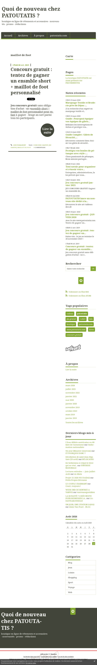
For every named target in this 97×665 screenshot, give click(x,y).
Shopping (72, 577)
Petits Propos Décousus (76, 480)
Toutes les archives (74, 422)
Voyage (71, 587)
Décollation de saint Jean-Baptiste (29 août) (79, 458)
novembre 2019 (73, 407)
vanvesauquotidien (86, 492)
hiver (91, 329)
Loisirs (71, 572)
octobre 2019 (71, 411)
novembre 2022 (73, 393)
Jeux (70, 567)
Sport (70, 582)
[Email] (80, 280)
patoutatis (82, 313)
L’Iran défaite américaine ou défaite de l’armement (80, 443)
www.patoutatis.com (76, 329)
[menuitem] (8, 35)
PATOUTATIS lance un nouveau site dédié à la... (80, 200)
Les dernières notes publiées (49, 656)
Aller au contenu (9, 2)
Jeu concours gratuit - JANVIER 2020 (80, 216)
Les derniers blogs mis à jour (31, 656)
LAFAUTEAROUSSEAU (79, 499)
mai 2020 (70, 400)
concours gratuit (40, 145)
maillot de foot (24, 147)
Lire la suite (47, 130)
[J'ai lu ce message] (94, 661)
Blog (70, 562)
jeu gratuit (71, 319)
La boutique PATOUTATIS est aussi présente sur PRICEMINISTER (79, 80)
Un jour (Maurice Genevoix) (78, 451)
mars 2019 (70, 414)
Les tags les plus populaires (66, 656)
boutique (71, 324)
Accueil (8, 35)
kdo (91, 319)
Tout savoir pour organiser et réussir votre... (81, 168)
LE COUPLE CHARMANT (76, 483)
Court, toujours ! (73, 486)
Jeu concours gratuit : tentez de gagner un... (80, 232)
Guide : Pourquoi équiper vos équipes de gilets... (79, 120)
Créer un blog (44, 654)
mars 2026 (70, 385)
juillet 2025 (71, 389)
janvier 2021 (71, 396)
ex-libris (78, 474)
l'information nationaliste (80, 445)
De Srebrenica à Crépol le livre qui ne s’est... (79, 464)
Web (70, 592)
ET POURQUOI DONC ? (76, 453)
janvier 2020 (71, 403)
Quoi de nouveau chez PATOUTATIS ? (31, 12)
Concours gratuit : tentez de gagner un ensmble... (79, 248)
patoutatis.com (58, 35)
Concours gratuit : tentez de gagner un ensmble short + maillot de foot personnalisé (31, 81)
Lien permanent (19, 145)
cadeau (70, 313)
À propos (39, 35)
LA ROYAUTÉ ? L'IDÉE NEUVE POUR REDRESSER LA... (79, 497)
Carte (69, 56)
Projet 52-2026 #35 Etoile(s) (78, 477)
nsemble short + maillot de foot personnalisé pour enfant (32, 112)
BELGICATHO (88, 459)
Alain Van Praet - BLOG (79, 507)
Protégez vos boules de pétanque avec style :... (80, 152)
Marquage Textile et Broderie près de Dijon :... (81, 104)
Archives (23, 35)
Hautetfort (54, 654)
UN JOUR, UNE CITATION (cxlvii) (80, 504)
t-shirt (83, 319)
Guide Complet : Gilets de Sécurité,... (79, 136)
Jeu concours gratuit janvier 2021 (79, 184)
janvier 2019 (71, 418)
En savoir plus (31, 663)
